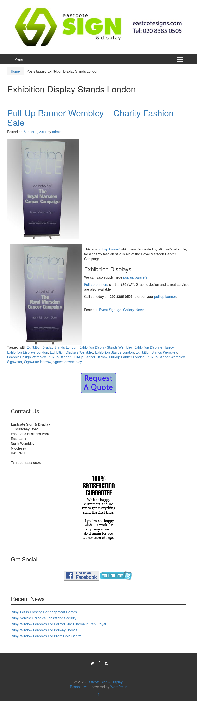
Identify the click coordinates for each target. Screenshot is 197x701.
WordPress (118, 686)
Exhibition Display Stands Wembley (105, 347)
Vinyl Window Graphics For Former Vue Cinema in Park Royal (59, 624)
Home (15, 71)
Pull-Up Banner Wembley (166, 356)
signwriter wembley (67, 361)
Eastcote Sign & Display (104, 681)
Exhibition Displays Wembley (71, 352)
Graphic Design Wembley (26, 356)
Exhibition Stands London (114, 352)
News (140, 309)
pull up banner (165, 296)
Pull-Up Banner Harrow (89, 356)
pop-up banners (135, 277)
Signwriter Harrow (37, 361)
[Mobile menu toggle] (179, 59)
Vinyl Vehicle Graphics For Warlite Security (44, 618)
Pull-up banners (96, 284)
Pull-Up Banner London (127, 356)
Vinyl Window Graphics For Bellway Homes (44, 630)
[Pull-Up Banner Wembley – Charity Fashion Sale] (43, 191)
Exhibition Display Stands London (52, 347)
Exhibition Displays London (27, 352)
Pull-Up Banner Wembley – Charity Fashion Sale (90, 117)
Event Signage (110, 309)
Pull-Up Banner (59, 356)
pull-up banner (109, 249)
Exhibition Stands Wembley (156, 352)
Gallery (128, 309)
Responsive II (80, 686)
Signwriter (14, 361)
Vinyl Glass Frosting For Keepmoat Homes (44, 612)
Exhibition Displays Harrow (154, 347)
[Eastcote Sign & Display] (98, 26)
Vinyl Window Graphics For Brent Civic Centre (47, 636)
